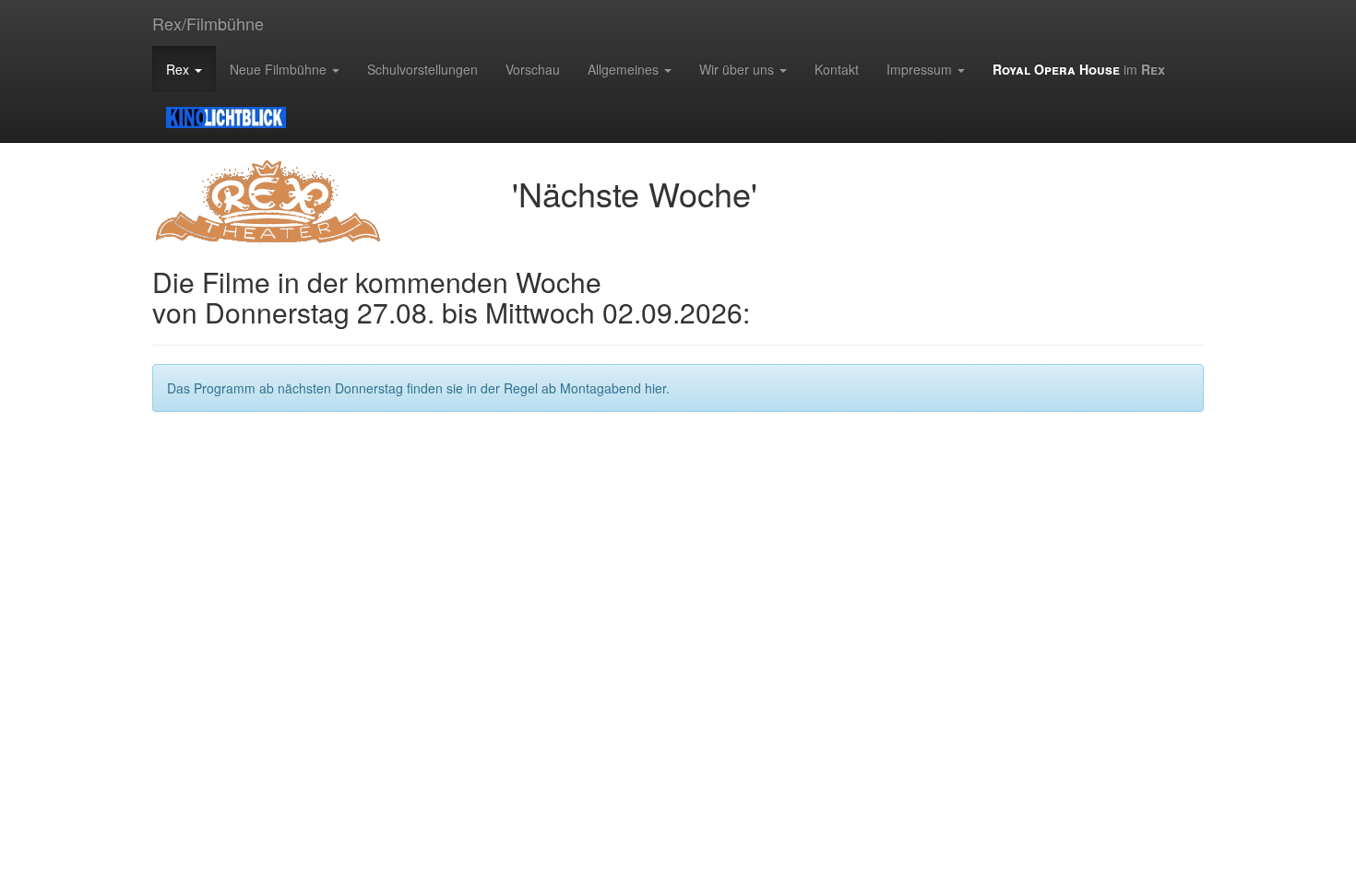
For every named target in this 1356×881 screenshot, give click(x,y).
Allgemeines (625, 69)
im (1079, 69)
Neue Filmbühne (280, 69)
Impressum (921, 69)
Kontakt (837, 69)
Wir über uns (738, 69)
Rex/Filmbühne (208, 23)
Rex (179, 69)
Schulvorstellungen (422, 69)
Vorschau (533, 69)
